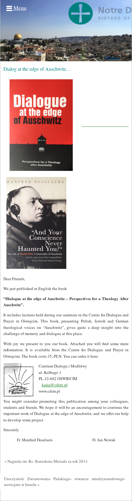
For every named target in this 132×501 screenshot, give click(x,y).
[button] (66, 279)
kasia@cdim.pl (55, 385)
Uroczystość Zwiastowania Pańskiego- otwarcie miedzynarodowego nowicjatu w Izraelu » (64, 481)
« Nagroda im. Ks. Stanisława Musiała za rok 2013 (45, 461)
